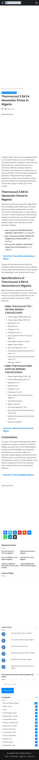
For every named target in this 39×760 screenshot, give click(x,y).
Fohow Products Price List (19, 646)
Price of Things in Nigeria (16, 88)
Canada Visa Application (10, 722)
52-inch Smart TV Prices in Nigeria (8, 552)
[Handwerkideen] (13, 2)
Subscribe (7, 691)
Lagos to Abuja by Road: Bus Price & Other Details (10, 566)
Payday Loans (7, 739)
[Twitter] (10, 533)
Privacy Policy (14, 756)
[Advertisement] (19, 26)
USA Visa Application (9, 735)
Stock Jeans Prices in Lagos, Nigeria (22, 639)
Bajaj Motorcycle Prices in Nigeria (21, 659)
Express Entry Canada (10, 726)
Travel (5, 709)
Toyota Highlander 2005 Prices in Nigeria (28, 565)
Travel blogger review (10, 713)
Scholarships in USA (9, 732)
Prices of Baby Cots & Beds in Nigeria (9, 558)
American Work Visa (9, 729)
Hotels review (7, 706)
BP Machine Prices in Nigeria (27, 552)
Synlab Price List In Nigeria (27, 558)
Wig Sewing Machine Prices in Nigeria (23, 653)
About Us (23, 756)
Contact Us (30, 756)
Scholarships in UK (9, 745)
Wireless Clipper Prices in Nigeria (21, 633)
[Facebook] (5, 533)
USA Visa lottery (8, 742)
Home (5, 88)
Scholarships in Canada (10, 716)
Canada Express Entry (10, 719)
